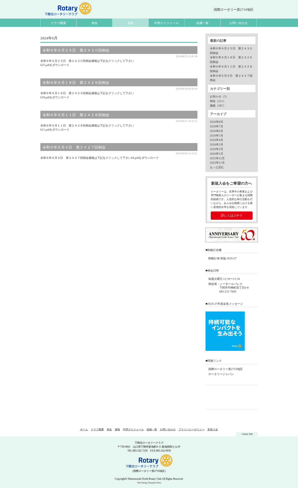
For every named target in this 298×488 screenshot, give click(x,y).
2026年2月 (216, 149)
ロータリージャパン (221, 374)
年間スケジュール (166, 23)
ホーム (84, 429)
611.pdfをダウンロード (54, 129)
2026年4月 (216, 140)
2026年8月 (216, 121)
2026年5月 (216, 135)
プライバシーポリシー (191, 429)
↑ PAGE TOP (247, 434)
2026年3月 (216, 144)
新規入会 (212, 429)
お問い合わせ (238, 23)
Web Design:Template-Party (149, 482)
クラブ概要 (58, 23)
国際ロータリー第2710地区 (225, 369)
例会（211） (218, 101)
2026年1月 (216, 153)
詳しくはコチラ (231, 215)
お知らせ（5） (219, 96)
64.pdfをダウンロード (145, 157)
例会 (94, 23)
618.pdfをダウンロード (54, 97)
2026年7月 (216, 126)
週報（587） (218, 105)
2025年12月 (217, 158)
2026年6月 (216, 131)
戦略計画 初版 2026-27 (222, 258)
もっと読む (217, 167)
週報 (130, 23)
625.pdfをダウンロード (54, 65)
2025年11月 (217, 162)
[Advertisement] (233, 397)
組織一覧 (202, 23)
